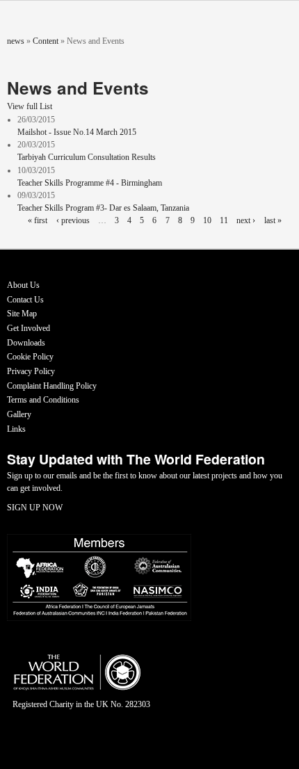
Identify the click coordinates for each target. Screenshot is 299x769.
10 (207, 220)
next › (245, 220)
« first (37, 220)
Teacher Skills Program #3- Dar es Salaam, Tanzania (103, 208)
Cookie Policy (30, 357)
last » (273, 220)
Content (45, 41)
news (15, 41)
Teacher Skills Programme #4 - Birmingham (89, 183)
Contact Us (25, 300)
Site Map (22, 313)
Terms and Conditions (43, 400)
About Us (23, 285)
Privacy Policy (31, 371)
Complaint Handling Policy (52, 386)
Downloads (26, 343)
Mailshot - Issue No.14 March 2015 (76, 132)
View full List (29, 106)
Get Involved (28, 328)
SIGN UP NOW (35, 507)
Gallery (19, 414)
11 (224, 220)
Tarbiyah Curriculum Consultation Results (86, 157)
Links (16, 429)
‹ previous (73, 220)
